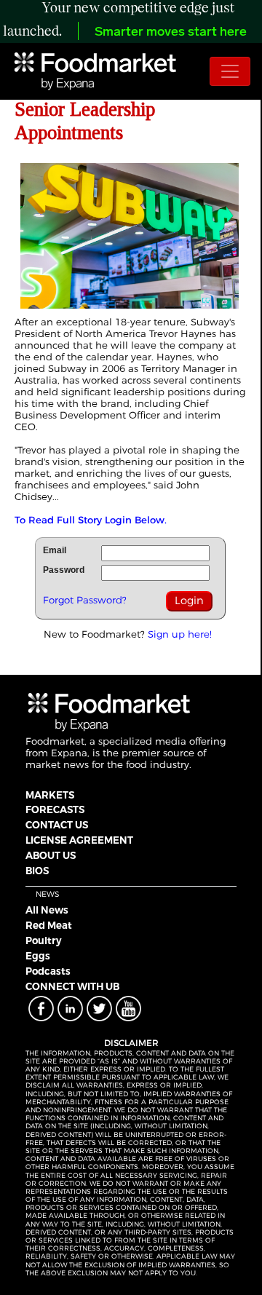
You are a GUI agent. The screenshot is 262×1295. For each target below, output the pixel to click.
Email (54, 550)
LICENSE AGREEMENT (79, 840)
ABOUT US (50, 855)
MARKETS (49, 795)
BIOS (37, 870)
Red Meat (48, 925)
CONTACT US (56, 825)
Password (63, 570)
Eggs (37, 956)
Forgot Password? (85, 600)
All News (46, 910)
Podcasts (48, 971)
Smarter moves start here (171, 32)
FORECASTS (54, 809)
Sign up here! (180, 634)
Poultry (43, 940)
